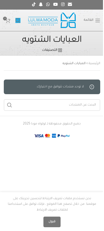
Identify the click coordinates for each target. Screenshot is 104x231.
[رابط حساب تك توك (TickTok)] (33, 5)
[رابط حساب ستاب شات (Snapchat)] (40, 5)
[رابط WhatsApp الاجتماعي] (48, 5)
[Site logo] (52, 20)
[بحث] (18, 20)
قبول (52, 221)
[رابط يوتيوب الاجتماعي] (55, 5)
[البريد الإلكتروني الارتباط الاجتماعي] (70, 5)
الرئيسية (94, 63)
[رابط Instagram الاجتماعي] (62, 5)
